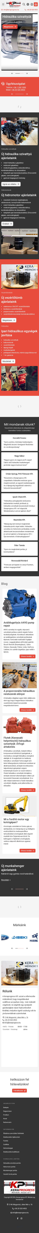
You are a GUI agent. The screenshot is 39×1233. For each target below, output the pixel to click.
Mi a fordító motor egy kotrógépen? (16, 821)
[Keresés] (24, 4)
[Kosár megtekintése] (36, 4)
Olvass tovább (26, 656)
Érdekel (6, 224)
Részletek (7, 361)
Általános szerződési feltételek (13, 1133)
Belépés (6, 1107)
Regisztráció (7, 1111)
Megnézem (8, 27)
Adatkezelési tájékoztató (11, 1137)
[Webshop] (3, 4)
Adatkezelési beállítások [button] (11, 1152)
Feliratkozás (18, 1091)
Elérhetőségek (8, 1148)
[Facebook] (18, 1218)
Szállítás (6, 1144)
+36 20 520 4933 (32, 10)
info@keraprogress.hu (11, 10)
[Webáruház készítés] (19, 1226)
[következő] (27, 73)
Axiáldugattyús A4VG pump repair (19, 624)
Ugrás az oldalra (9, 184)
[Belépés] (32, 4)
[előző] (12, 73)
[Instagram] (21, 1218)
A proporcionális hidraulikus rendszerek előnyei (19, 692)
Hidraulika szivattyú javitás (12, 1163)
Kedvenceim (7, 1122)
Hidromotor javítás (9, 1167)
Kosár (5, 1118)
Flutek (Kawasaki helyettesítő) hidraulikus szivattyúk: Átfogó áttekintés (17, 742)
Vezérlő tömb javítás (10, 1174)
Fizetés (5, 1141)
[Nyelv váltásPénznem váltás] (28, 4)
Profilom (6, 1115)
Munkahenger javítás (10, 1170)
